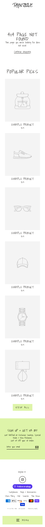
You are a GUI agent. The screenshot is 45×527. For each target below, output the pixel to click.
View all (23, 407)
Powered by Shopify (32, 509)
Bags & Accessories (28, 492)
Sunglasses (13, 492)
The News (35, 496)
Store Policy (10, 496)
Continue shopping (22, 52)
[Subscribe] (36, 446)
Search (26, 496)
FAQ (18, 496)
